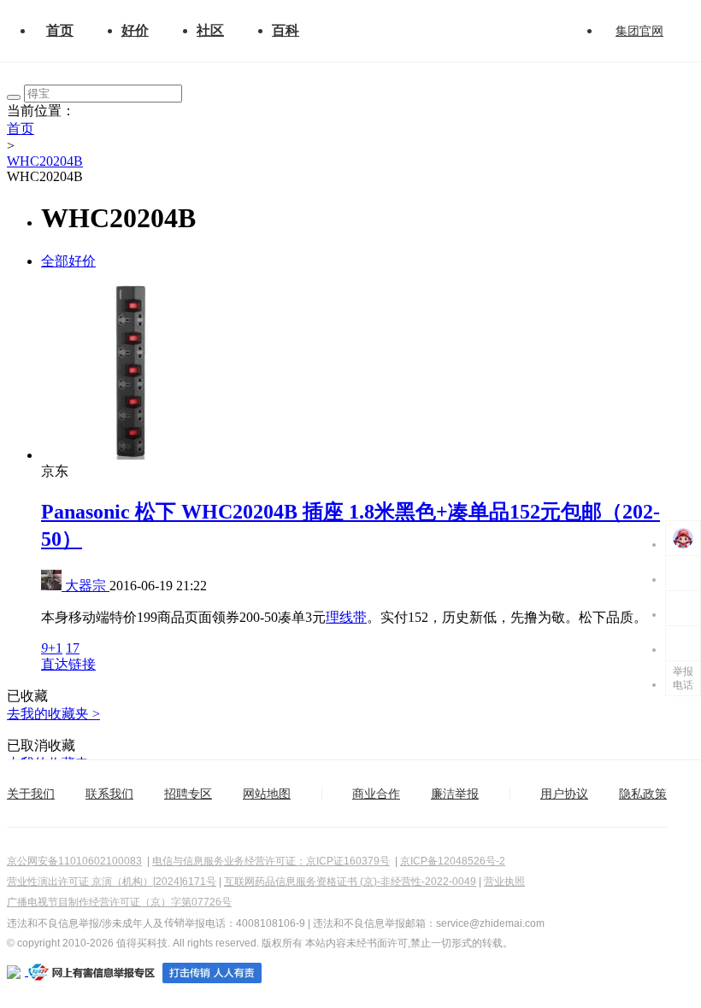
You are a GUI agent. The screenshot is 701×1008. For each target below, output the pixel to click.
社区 (210, 30)
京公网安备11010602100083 (74, 861)
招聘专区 (188, 793)
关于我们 (31, 793)
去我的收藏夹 (53, 713)
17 (73, 648)
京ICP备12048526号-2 (452, 861)
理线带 (346, 617)
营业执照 (504, 882)
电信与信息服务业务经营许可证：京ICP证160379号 (271, 861)
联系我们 (109, 793)
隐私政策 (643, 793)
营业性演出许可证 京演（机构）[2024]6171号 (111, 882)
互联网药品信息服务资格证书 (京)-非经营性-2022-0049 (350, 882)
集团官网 (639, 31)
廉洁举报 (455, 793)
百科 (285, 30)
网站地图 (267, 793)
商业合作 (376, 793)
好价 (135, 30)
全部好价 (68, 261)
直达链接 (68, 664)
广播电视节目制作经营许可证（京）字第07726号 (119, 902)
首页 (60, 30)
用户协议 (564, 793)
